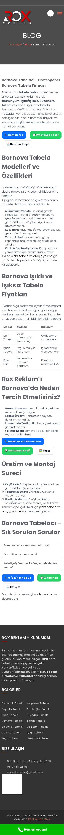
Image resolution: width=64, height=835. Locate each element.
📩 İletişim (13, 587)
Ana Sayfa (15, 44)
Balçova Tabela (12, 726)
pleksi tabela (19, 256)
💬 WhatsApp (49, 578)
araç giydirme (42, 256)
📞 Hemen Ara (14, 135)
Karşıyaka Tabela (38, 703)
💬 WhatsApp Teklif (46, 135)
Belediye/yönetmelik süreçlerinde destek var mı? (30, 565)
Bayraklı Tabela (12, 709)
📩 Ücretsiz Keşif (18, 144)
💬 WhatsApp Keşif (17, 450)
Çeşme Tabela (11, 732)
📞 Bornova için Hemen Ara (23, 441)
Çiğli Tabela (35, 732)
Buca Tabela (10, 715)
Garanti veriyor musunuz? (20, 554)
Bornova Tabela (12, 721)
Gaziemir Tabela (38, 726)
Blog (27, 44)
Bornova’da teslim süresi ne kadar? (27, 545)
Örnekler (10, 244)
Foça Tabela (10, 738)
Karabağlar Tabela (38, 709)
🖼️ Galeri (45, 450)
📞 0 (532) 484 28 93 (18, 578)
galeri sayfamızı (46, 594)
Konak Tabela (36, 721)
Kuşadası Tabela (38, 715)
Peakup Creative (39, 819)
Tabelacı (26, 676)
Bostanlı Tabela (38, 738)
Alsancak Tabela (12, 703)
